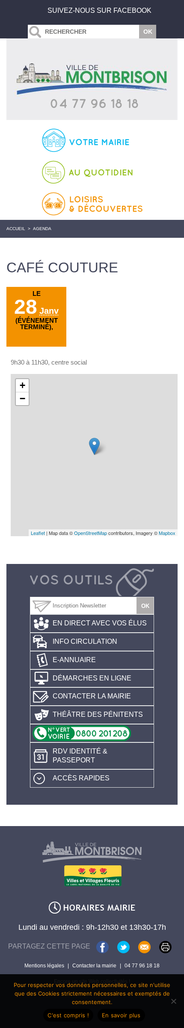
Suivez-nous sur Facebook (99, 10)
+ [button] (22, 385)
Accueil (15, 228)
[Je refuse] (173, 1001)
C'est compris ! (68, 1015)
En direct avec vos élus (100, 623)
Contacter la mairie (92, 696)
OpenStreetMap (90, 532)
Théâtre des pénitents (98, 714)
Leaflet (38, 532)
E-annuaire (74, 659)
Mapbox (167, 532)
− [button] (22, 398)
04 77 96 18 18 (142, 966)
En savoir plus (121, 1015)
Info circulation (85, 641)
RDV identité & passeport (80, 756)
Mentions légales (44, 966)
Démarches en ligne (92, 678)
